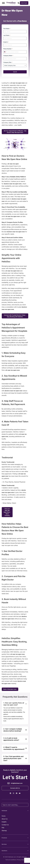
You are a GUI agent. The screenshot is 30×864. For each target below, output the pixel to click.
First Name (6, 28)
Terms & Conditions (10, 859)
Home (3, 816)
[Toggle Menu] (3, 3)
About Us (5, 819)
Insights (4, 822)
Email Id (6, 42)
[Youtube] (19, 793)
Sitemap (4, 830)
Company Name (8, 55)
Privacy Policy (21, 859)
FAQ (3, 827)
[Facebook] (16, 793)
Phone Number (7, 48)
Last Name (6, 35)
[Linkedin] (10, 793)
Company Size (7, 62)
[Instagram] (13, 793)
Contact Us (5, 825)
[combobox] (5, 51)
